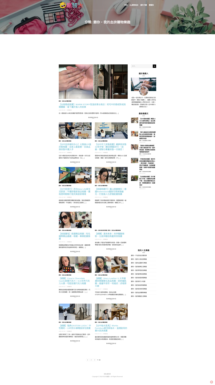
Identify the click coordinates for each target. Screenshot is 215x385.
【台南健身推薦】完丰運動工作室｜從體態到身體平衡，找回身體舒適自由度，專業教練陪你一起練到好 (147, 181)
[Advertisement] (107, 47)
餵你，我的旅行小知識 (138, 281)
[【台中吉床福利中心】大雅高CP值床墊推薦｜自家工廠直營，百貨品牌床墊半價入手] (75, 130)
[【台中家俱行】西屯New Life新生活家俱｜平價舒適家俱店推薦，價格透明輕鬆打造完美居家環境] (75, 175)
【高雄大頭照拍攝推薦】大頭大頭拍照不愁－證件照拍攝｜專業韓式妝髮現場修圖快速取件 (147, 149)
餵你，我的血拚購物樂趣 (65, 101)
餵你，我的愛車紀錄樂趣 (139, 274)
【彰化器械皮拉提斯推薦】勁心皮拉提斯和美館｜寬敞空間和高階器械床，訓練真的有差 (147, 135)
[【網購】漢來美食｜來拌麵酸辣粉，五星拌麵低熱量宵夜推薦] (111, 220)
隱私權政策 (107, 374)
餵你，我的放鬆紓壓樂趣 (139, 278)
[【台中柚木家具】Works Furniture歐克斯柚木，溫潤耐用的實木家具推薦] (111, 312)
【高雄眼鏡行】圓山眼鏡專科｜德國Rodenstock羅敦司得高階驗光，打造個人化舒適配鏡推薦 (110, 191)
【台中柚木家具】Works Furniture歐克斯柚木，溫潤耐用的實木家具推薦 (111, 328)
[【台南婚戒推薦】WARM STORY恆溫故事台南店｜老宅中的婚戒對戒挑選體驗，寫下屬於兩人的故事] (93, 81)
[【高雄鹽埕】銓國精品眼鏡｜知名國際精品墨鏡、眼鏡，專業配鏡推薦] (75, 220)
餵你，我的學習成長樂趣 (139, 270)
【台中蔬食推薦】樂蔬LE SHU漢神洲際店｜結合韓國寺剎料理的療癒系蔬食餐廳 (147, 122)
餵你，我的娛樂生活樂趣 (139, 266)
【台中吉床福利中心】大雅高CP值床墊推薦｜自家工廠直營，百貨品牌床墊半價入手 (75, 147)
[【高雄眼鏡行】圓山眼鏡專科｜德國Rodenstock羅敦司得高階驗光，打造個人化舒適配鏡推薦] (111, 175)
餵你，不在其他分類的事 (145, 154)
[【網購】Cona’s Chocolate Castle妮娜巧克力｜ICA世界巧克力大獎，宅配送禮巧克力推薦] (75, 264)
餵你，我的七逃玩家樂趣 (139, 259)
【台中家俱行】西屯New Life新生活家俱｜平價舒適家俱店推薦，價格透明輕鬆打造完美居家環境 (74, 191)
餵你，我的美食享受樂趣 (101, 230)
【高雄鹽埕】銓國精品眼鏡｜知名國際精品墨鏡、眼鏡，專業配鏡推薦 (74, 236)
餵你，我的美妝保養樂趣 (139, 285)
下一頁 (98, 360)
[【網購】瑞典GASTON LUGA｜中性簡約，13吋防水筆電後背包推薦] (75, 312)
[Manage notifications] (211, 382)
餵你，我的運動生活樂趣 (145, 140)
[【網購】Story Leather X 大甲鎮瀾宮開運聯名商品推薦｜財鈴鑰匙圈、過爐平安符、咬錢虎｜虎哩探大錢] (111, 264)
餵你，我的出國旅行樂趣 (139, 263)
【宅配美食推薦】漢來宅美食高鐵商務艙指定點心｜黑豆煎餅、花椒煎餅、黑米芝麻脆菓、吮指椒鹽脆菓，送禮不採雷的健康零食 (147, 164)
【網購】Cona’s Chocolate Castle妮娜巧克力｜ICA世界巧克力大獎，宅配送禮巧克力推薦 (74, 281)
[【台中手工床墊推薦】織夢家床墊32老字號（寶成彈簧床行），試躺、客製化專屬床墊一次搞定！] (111, 130)
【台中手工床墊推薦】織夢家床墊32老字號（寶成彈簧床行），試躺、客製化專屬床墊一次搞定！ (110, 147)
